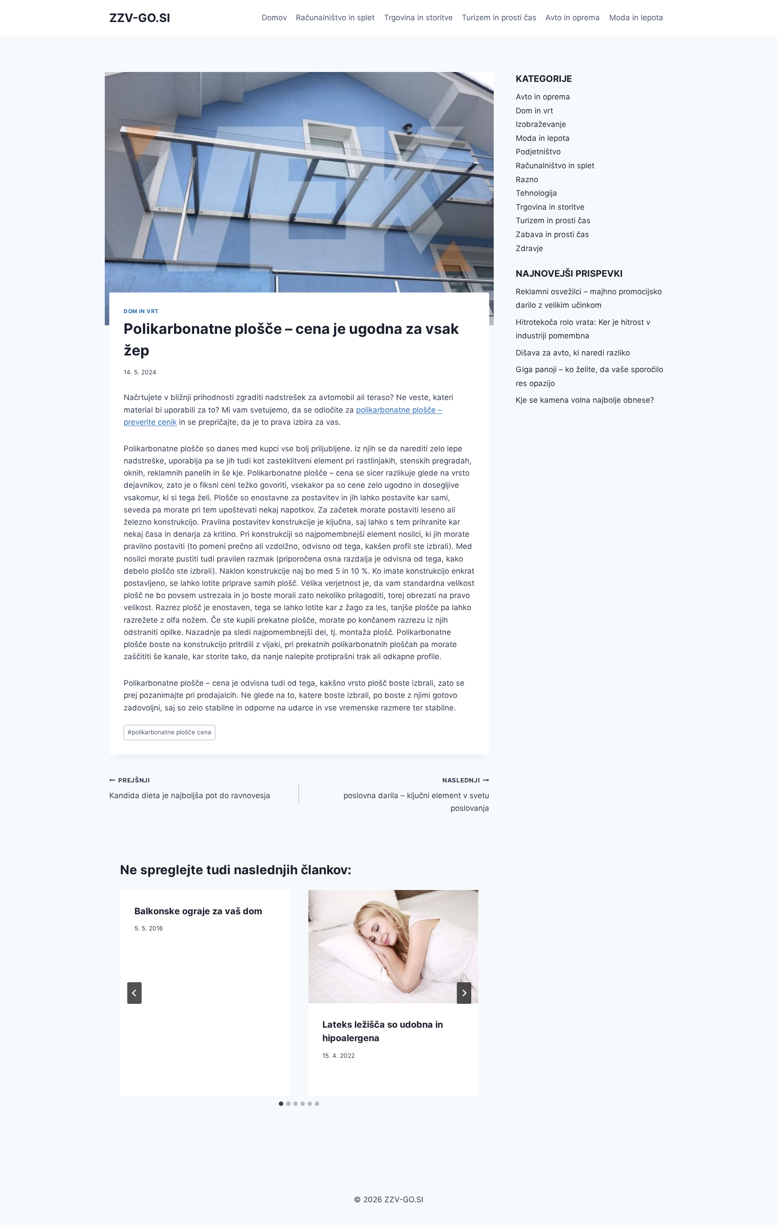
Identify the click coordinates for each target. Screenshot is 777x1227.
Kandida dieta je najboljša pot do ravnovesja (189, 788)
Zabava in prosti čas (552, 234)
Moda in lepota (636, 17)
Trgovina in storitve (418, 17)
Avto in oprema (572, 17)
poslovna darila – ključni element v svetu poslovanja (416, 795)
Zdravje (529, 248)
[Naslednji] (464, 993)
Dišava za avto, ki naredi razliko (573, 352)
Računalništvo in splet (335, 17)
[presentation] (393, 946)
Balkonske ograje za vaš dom (198, 911)
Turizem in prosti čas (499, 17)
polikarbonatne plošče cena (169, 732)
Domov (274, 17)
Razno (527, 179)
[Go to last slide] (134, 993)
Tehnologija (536, 193)
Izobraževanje (541, 124)
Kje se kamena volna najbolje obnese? (585, 400)
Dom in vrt (141, 311)
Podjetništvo (538, 151)
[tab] (281, 1103)
